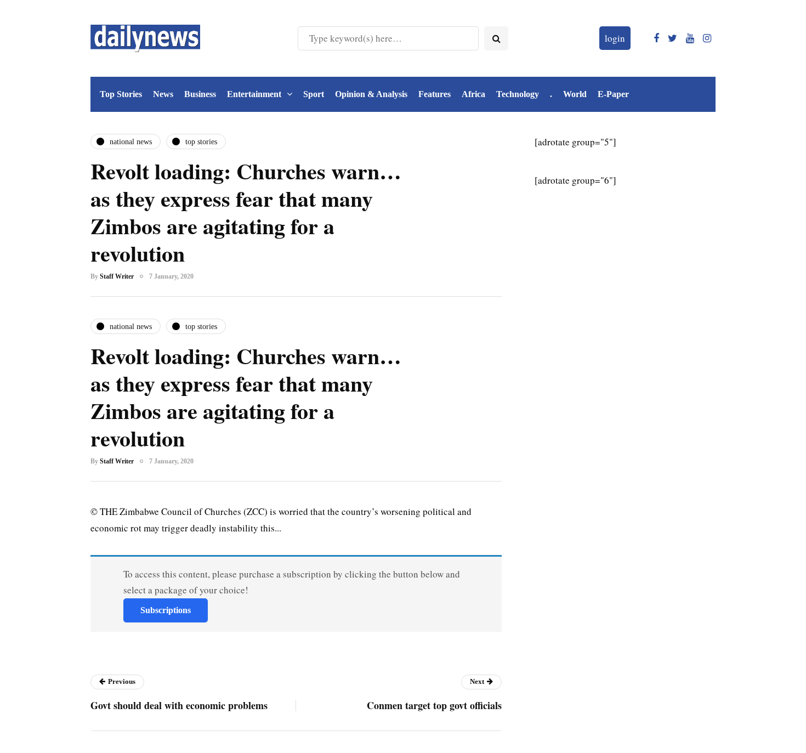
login (615, 38)
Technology (517, 94)
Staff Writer (117, 276)
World (575, 94)
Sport (313, 94)
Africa (473, 94)
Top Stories (121, 94)
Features (434, 94)
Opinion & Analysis (371, 94)
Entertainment (254, 94)
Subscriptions (165, 610)
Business (200, 94)
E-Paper (613, 94)
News (163, 94)
